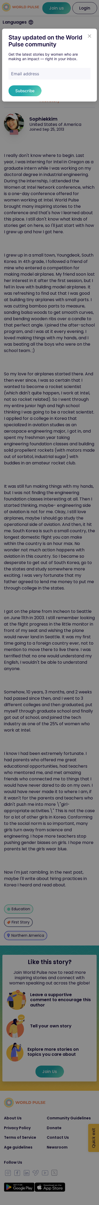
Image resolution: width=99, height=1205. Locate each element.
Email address (25, 73)
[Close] (89, 36)
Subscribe (25, 90)
